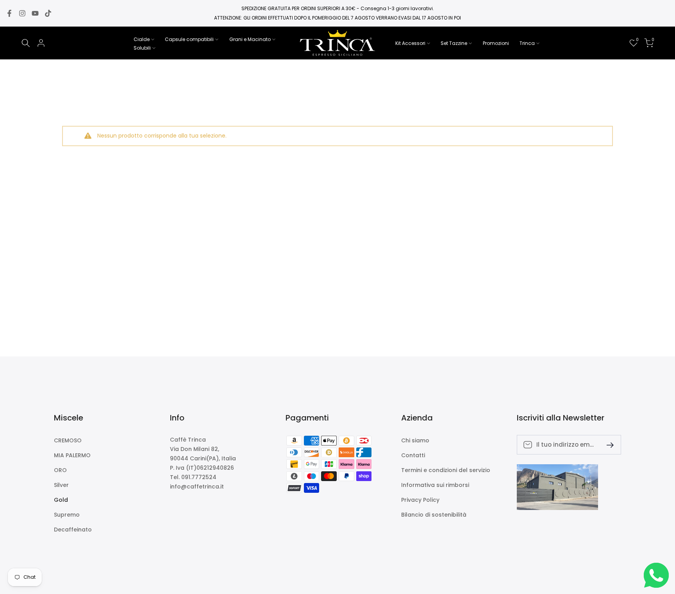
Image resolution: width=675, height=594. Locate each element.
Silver (61, 485)
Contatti (413, 455)
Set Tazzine (454, 43)
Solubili (142, 48)
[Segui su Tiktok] (48, 13)
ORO (60, 470)
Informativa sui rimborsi (435, 485)
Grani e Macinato (250, 39)
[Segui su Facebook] (9, 13)
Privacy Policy (420, 500)
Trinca (527, 43)
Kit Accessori (410, 43)
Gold (61, 500)
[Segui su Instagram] (22, 13)
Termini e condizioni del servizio (445, 470)
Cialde (142, 39)
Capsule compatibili (189, 39)
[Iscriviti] (607, 444)
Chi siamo (415, 440)
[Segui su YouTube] (35, 13)
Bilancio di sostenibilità (433, 515)
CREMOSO (68, 440)
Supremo (67, 515)
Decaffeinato (73, 529)
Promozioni (496, 43)
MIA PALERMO (72, 455)
